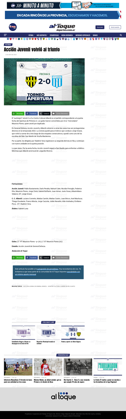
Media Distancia (67, 35)
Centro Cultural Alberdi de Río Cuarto (62, 286)
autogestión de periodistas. (47, 269)
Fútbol (31, 35)
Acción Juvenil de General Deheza (35, 286)
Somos (95, 35)
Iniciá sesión (115, 27)
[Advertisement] (48, 168)
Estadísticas (54, 35)
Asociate (100, 27)
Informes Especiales (83, 35)
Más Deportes (42, 35)
